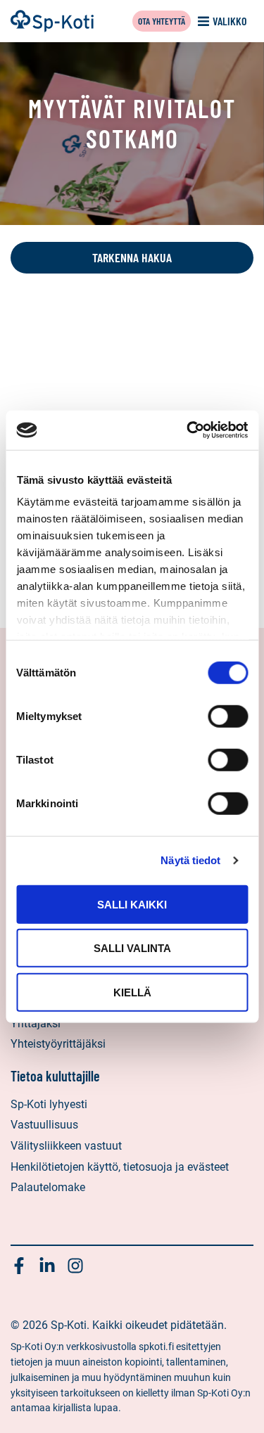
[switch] (228, 716)
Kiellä (132, 992)
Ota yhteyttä (161, 21)
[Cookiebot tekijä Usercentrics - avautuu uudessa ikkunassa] (188, 430)
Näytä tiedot (190, 860)
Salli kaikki (132, 904)
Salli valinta (132, 948)
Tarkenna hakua (132, 257)
